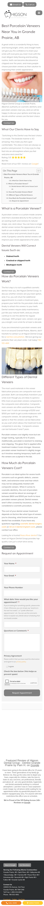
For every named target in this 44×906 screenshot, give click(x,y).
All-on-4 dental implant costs (22, 527)
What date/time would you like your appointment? (21, 600)
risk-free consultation (15, 337)
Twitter (14, 899)
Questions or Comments (16, 631)
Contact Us (9, 123)
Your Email (10, 575)
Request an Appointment (20, 201)
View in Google (10, 865)
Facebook (6, 899)
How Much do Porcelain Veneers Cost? (23, 198)
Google (35, 164)
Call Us (31, 4)
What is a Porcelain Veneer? (18, 184)
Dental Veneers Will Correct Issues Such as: (25, 188)
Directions (34, 903)
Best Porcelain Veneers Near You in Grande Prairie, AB (21, 176)
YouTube (21, 899)
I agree (11, 666)
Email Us (17, 4)
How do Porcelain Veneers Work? (20, 192)
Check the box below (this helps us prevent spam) (20, 672)
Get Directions (25, 865)
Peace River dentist (28, 535)
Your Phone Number (13, 587)
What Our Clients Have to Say (22, 180)
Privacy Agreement (13, 656)
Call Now (12, 903)
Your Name (10, 563)
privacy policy (21, 662)
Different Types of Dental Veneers (21, 195)
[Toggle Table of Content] (37, 171)
